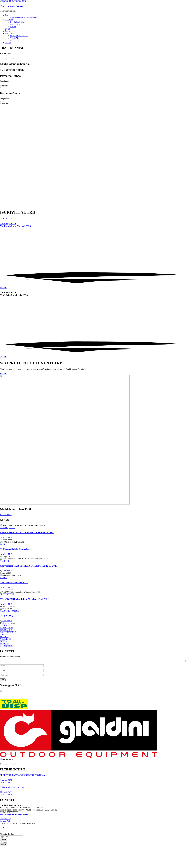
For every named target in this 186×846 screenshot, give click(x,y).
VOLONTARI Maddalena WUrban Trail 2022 (24, 599)
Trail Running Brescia (11, 6)
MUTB (3, 594)
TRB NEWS (6, 616)
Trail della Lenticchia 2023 (14, 582)
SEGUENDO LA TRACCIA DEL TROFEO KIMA (27, 532)
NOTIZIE (4, 528)
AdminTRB (7, 537)
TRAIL (12, 528)
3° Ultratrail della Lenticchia (15, 549)
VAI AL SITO (6, 515)
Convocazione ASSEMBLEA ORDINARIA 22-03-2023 (28, 565)
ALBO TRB (5, 561)
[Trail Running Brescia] (6, 1)
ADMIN (3, 578)
